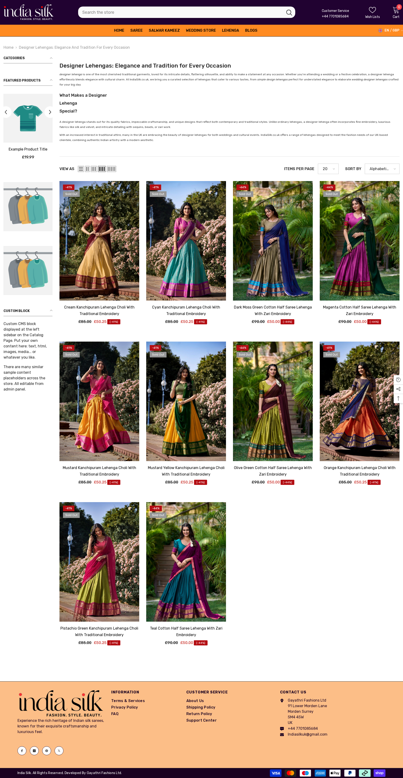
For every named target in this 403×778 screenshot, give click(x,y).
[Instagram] (34, 750)
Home (8, 47)
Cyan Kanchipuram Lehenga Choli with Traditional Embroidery (186, 310)
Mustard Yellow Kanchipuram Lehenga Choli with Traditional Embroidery (186, 471)
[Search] (186, 12)
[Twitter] (59, 750)
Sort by (353, 169)
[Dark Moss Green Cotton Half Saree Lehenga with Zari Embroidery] (273, 241)
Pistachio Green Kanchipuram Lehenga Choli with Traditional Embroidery (99, 631)
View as (66, 169)
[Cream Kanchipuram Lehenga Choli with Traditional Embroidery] (99, 241)
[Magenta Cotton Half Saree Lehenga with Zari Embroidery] (360, 241)
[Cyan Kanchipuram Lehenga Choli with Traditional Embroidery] (186, 241)
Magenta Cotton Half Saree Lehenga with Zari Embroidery (359, 310)
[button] (50, 112)
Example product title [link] (28, 149)
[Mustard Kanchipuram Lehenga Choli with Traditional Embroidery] (99, 401)
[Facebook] (21, 750)
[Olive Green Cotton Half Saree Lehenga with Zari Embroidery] (273, 401)
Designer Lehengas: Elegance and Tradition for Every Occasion (74, 47)
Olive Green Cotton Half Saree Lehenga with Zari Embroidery (273, 471)
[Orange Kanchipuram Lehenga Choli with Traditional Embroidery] (360, 401)
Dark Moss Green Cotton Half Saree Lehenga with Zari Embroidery (273, 310)
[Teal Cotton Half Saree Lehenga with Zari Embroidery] (186, 562)
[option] (28, 128)
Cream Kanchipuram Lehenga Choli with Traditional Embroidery (99, 310)
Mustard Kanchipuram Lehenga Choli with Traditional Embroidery (99, 471)
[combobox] (180, 12)
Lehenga (68, 103)
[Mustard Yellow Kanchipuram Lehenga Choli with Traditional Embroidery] (186, 401)
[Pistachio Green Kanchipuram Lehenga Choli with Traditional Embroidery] (99, 562)
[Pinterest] (46, 750)
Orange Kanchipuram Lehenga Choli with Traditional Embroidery (360, 471)
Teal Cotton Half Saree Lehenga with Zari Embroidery (186, 631)
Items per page (299, 169)
